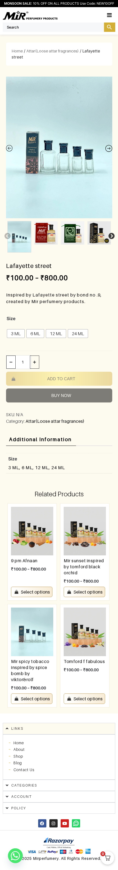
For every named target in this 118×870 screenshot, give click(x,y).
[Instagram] (53, 823)
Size (11, 318)
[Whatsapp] (76, 823)
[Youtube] (65, 823)
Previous (7, 235)
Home (17, 51)
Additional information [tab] (40, 439)
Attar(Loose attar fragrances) (52, 51)
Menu (115, 15)
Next (111, 235)
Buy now (61, 395)
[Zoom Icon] (59, 147)
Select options (35, 592)
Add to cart (61, 378)
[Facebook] (42, 823)
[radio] (15, 333)
